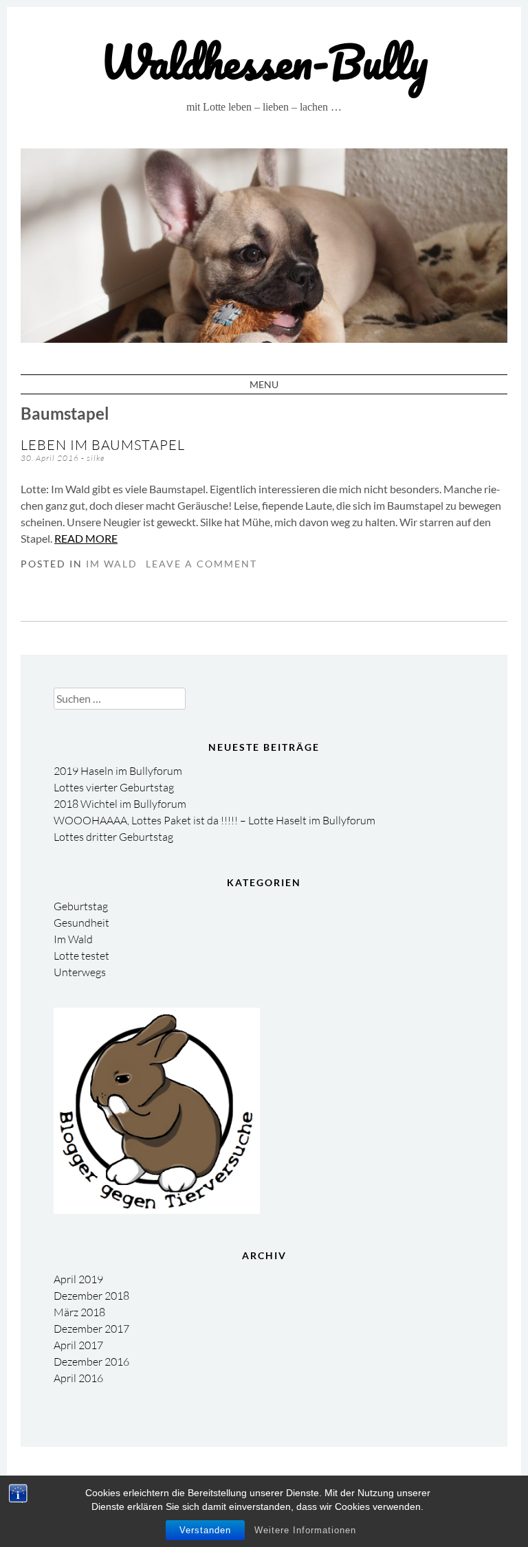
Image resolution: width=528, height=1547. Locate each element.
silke (95, 458)
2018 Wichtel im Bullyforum (120, 804)
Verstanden (205, 1530)
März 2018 (79, 1312)
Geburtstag (81, 906)
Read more (86, 538)
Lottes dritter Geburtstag (113, 837)
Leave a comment (201, 563)
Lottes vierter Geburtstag (114, 787)
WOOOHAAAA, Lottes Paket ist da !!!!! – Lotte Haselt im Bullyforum (214, 820)
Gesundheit (81, 922)
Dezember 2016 (91, 1361)
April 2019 (78, 1279)
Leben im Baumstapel (103, 444)
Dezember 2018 (91, 1295)
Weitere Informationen (305, 1530)
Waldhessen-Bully (264, 61)
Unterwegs (80, 972)
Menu (264, 384)
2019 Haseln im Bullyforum (118, 771)
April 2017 (78, 1345)
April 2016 (78, 1378)
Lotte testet (81, 955)
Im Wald (112, 563)
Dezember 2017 (91, 1328)
